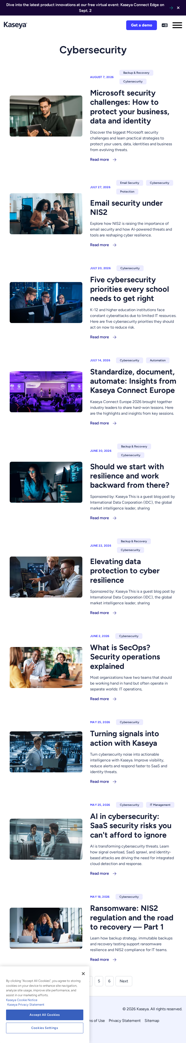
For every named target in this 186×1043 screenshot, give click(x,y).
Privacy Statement (125, 1020)
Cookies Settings (44, 1028)
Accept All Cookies (45, 1015)
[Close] (83, 973)
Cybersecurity (133, 81)
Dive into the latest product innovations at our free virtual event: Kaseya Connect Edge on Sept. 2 (85, 7)
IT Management (160, 805)
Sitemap (152, 1020)
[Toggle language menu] (165, 25)
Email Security (129, 183)
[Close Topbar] (178, 8)
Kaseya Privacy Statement (25, 1004)
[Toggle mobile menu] (177, 25)
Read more (99, 159)
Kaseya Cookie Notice (21, 1000)
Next (124, 981)
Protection (127, 191)
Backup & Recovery (136, 72)
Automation (158, 360)
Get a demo (141, 25)
